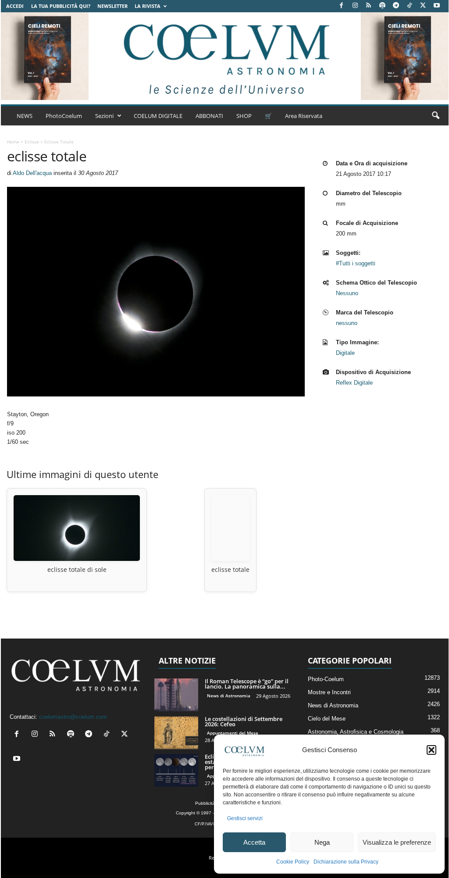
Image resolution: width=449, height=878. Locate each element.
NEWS (24, 116)
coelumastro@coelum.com (73, 717)
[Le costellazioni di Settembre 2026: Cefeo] (176, 732)
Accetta (254, 842)
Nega (322, 842)
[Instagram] (355, 6)
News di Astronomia (228, 695)
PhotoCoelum (64, 116)
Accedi (15, 6)
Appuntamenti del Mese (232, 733)
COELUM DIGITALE (158, 116)
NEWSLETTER (112, 6)
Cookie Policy (292, 862)
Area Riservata (303, 116)
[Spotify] (382, 6)
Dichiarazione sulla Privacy (346, 862)
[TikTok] (409, 6)
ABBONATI (209, 116)
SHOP (244, 116)
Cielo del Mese (327, 718)
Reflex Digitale (354, 382)
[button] (431, 750)
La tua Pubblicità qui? (60, 6)
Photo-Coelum (326, 679)
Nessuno (347, 293)
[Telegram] (396, 6)
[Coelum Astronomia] (224, 56)
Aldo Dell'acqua (32, 173)
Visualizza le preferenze (397, 842)
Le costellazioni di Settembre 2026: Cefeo (243, 721)
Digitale (345, 353)
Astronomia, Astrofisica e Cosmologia (355, 731)
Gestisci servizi (245, 818)
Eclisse (32, 142)
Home (13, 142)
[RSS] (368, 6)
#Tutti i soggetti (355, 263)
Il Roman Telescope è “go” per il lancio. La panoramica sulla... (247, 683)
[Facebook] (341, 6)
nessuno (346, 323)
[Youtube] (436, 6)
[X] (423, 6)
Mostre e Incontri (329, 692)
